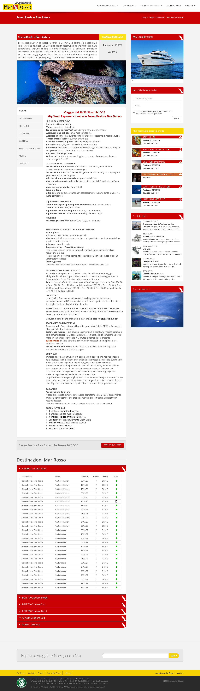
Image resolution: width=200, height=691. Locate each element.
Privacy (40, 673)
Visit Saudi (73, 314)
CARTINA (23, 140)
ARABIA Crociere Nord (156, 17)
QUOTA (22, 111)
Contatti (31, 673)
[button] (25, 82)
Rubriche (189, 5)
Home (144, 17)
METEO (22, 155)
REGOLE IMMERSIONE (29, 148)
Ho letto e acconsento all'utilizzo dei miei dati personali (154, 112)
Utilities (68, 673)
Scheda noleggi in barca (60, 425)
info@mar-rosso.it (173, 673)
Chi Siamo (20, 673)
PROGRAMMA (25, 118)
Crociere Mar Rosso (106, 5)
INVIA (176, 118)
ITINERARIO (24, 133)
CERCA (173, 655)
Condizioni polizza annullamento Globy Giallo (70, 419)
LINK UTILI (24, 163)
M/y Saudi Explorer (143, 36)
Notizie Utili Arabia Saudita (61, 428)
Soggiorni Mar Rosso (150, 5)
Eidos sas (180, 681)
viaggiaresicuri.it (108, 318)
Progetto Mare (174, 5)
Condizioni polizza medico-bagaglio (66, 413)
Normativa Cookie (54, 673)
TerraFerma (128, 5)
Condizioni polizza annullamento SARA (67, 416)
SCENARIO (24, 126)
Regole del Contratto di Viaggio (64, 411)
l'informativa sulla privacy (153, 111)
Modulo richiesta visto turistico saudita (67, 422)
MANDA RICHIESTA (112, 445)
